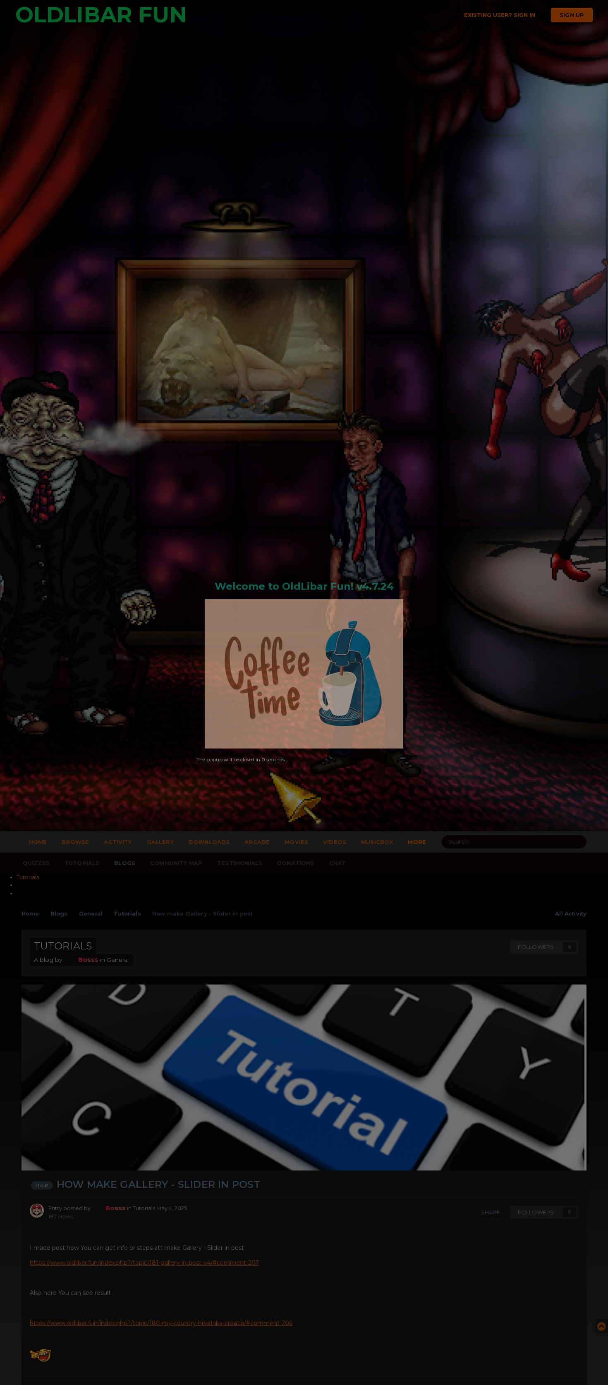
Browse (75, 842)
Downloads (209, 842)
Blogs (124, 863)
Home (38, 842)
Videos (334, 842)
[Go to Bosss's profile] (37, 1211)
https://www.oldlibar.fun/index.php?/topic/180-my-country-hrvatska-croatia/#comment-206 (161, 1323)
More (417, 842)
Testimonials (239, 863)
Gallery (160, 842)
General (118, 959)
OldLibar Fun (101, 15)
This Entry (542, 842)
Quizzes (36, 863)
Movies (296, 842)
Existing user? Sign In (501, 15)
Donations (295, 863)
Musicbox (377, 842)
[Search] (577, 842)
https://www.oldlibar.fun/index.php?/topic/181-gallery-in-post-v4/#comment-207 (144, 1262)
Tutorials (82, 863)
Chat (337, 863)
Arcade (257, 842)
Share (489, 1212)
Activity (118, 842)
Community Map (176, 863)
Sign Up (572, 15)
